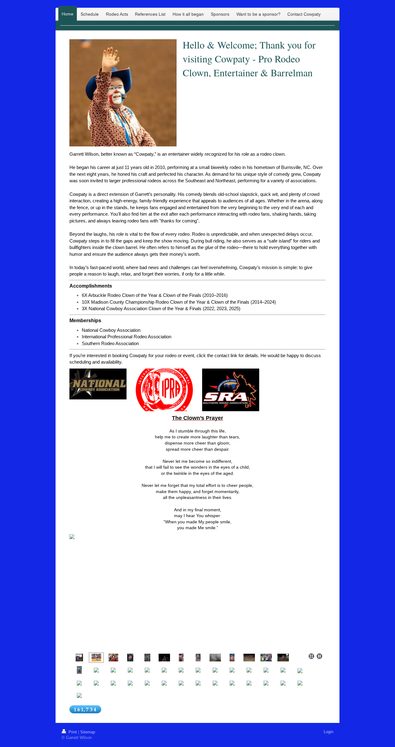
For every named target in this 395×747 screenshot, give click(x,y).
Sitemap (87, 732)
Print (72, 732)
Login (328, 731)
